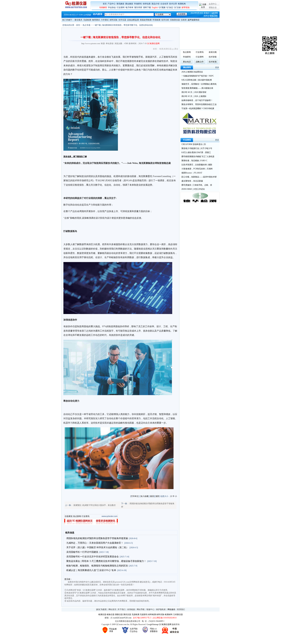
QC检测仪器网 (165, 624)
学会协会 (112, 7)
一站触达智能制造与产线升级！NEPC (197, 76)
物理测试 (96, 20)
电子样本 (129, 7)
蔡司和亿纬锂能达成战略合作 (76, 14)
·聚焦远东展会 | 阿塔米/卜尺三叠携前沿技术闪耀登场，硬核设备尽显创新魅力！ (106, 561)
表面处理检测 (146, 20)
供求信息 (147, 4)
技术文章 (173, 4)
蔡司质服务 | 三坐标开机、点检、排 (196, 185)
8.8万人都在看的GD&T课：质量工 (196, 152)
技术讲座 (213, 57)
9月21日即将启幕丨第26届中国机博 (196, 80)
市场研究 (138, 4)
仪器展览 (69, 516)
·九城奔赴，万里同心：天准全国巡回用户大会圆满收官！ (94, 543)
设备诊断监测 (133, 20)
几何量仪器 (178, 614)
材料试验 (113, 20)
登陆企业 (213, 7)
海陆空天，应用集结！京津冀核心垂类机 (199, 84)
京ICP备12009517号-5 (142, 618)
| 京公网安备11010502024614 (164, 618)
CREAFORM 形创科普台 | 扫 (193, 144)
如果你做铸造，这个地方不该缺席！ (197, 100)
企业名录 (164, 4)
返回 (152, 496)
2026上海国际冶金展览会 (192, 72)
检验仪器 (110, 614)
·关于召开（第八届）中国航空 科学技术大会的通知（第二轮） (97, 547)
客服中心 (150, 609)
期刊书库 (138, 7)
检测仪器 (168, 49)
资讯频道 (120, 4)
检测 (161, 49)
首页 (105, 4)
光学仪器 (122, 20)
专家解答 (103, 7)
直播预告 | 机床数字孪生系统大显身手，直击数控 (94, 505)
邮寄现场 (185, 7)
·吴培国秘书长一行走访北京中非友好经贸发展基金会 (92, 556)
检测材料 (169, 614)
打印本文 (135, 496)
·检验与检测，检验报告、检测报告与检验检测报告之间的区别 (97, 565)
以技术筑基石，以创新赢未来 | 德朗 (196, 165)
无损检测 (87, 20)
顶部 (157, 496)
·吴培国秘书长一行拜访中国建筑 (82, 552)
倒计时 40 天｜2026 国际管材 (193, 92)
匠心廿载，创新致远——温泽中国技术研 (199, 177)
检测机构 (182, 4)
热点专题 (86, 25)
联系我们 (181, 609)
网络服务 (171, 609)
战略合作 (200, 62)
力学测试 (105, 20)
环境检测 (156, 20)
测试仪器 (127, 614)
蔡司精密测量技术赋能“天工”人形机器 (197, 156)
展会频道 (129, 4)
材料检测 (152, 614)
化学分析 (165, 20)
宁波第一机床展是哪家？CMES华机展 (197, 108)
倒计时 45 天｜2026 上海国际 (193, 96)
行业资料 (121, 7)
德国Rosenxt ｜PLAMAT (191, 173)
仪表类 (184, 20)
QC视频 (162, 7)
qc (173, 49)
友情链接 (131, 609)
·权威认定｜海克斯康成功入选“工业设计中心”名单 (91, 570)
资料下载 (147, 7)
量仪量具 (78, 20)
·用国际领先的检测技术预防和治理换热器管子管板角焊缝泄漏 (97, 538)
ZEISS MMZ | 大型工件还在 (193, 189)
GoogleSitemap (152, 624)
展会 (176, 49)
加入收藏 (144, 496)
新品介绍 (155, 4)
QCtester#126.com (124, 618)
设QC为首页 (101, 609)
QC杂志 (169, 7)
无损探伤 (144, 614)
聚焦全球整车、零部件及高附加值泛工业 (199, 104)
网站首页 (112, 609)
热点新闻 (77, 516)
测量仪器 (119, 614)
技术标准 (213, 62)
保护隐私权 (161, 609)
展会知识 (187, 62)
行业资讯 (85, 516)
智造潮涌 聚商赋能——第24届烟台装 (197, 88)
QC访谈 (177, 7)
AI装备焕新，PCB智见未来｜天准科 (197, 169)
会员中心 (213, 4)
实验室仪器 (175, 20)
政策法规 (213, 52)
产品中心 (111, 4)
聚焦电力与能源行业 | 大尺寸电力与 (196, 148)
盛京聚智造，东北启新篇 (192, 181)
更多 (217, 67)
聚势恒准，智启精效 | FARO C (194, 160)
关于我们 (121, 609)
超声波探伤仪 (193, 20)
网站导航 (141, 609)
